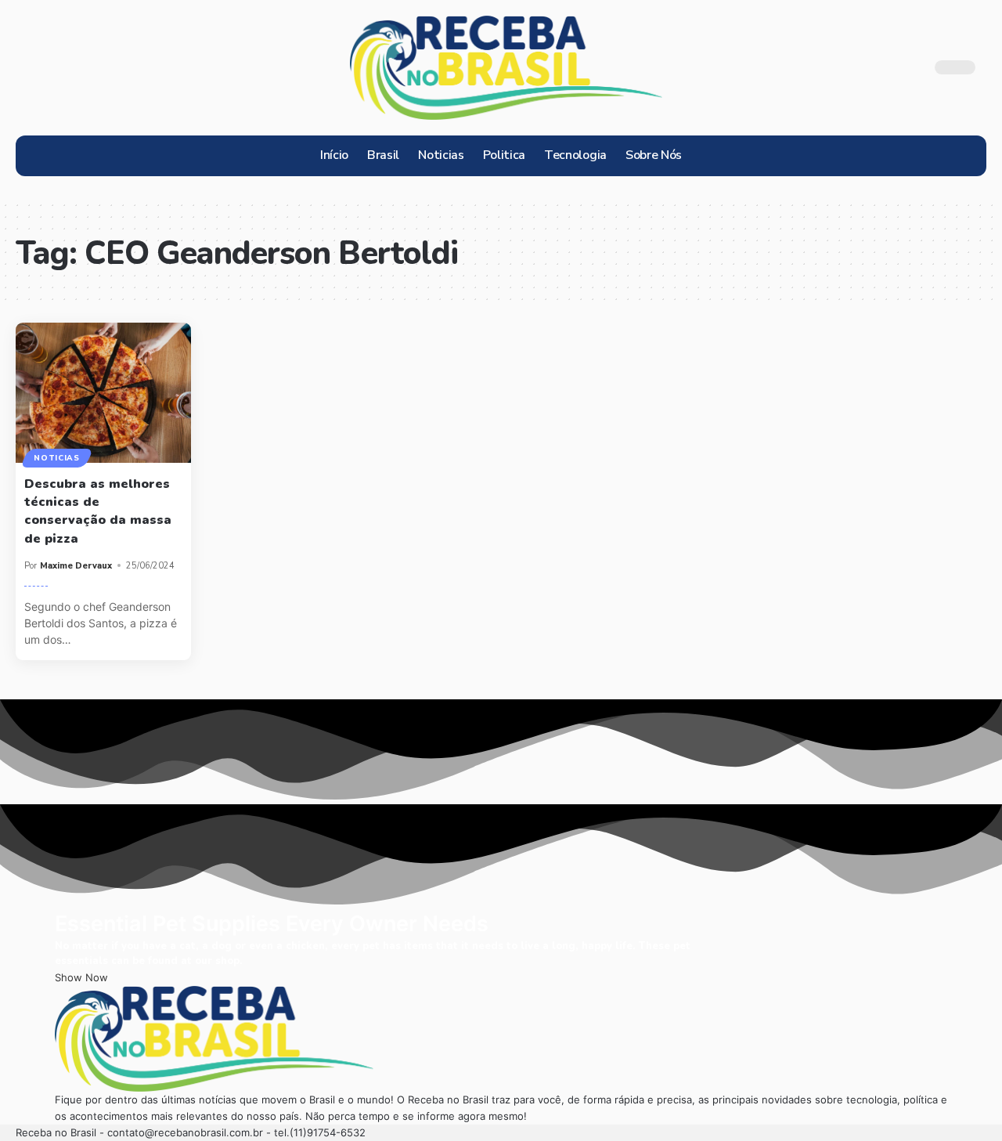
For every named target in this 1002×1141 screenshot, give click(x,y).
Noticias (57, 458)
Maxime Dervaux (76, 566)
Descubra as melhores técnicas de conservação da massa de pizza (97, 511)
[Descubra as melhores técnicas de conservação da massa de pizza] (103, 393)
